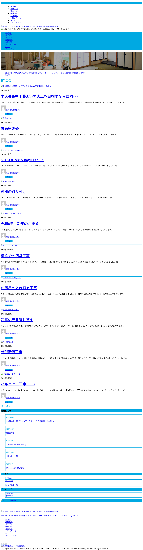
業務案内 (14, 9)
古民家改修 (10, 128)
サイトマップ (16, 22)
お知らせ (9, 114)
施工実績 (14, 11)
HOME (13, 6)
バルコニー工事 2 (18, 384)
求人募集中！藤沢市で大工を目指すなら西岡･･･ (39, 96)
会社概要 (14, 16)
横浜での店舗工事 (15, 256)
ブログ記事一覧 (11, 485)
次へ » (10, 406)
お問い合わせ (16, 18)
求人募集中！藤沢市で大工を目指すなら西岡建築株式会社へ (29, 421)
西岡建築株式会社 (13, 110)
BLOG (13, 20)
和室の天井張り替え (17, 320)
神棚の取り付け (13, 192)
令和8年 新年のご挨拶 (20, 224)
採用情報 (14, 13)
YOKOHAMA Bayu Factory (15, 445)
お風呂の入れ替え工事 (19, 288)
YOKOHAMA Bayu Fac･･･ (22, 160)
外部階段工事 (11, 352)
